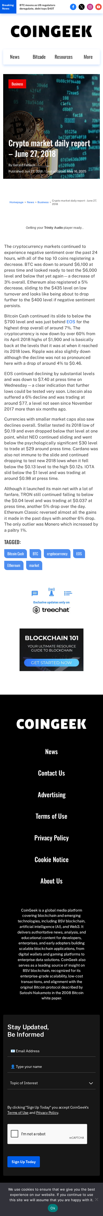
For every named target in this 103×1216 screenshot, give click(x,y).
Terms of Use (51, 816)
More (88, 56)
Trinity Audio (53, 228)
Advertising (51, 794)
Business (17, 83)
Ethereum (13, 565)
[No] (96, 1199)
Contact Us (51, 772)
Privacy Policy (51, 837)
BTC (35, 553)
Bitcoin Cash (15, 553)
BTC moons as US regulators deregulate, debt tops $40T (37, 6)
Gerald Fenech (24, 165)
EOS (71, 321)
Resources (64, 56)
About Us (51, 880)
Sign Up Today (24, 1161)
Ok (52, 1208)
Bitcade (39, 56)
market (34, 565)
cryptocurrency (57, 553)
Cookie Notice (52, 859)
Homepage (17, 202)
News (15, 56)
